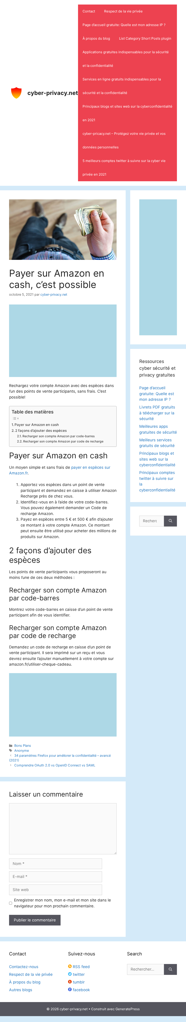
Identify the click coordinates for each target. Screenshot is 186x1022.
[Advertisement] (63, 705)
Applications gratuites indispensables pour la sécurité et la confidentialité (126, 59)
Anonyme (21, 750)
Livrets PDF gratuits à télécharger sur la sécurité (157, 413)
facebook (81, 990)
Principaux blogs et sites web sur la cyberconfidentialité (157, 459)
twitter (78, 974)
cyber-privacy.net (52, 92)
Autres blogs (20, 990)
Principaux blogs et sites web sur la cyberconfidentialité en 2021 (127, 113)
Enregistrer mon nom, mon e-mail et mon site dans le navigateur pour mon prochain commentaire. (62, 903)
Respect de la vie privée (123, 11)
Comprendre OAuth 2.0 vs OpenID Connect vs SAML (54, 765)
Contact (89, 11)
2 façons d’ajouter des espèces (41, 430)
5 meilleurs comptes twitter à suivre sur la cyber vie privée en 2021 (124, 167)
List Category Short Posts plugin (145, 38)
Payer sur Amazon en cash (37, 425)
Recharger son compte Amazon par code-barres (58, 436)
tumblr (78, 982)
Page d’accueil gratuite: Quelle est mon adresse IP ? (124, 25)
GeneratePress (127, 1009)
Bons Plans (22, 745)
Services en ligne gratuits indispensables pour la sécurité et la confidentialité (122, 86)
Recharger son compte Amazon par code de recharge (63, 441)
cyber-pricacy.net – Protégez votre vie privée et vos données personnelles (124, 140)
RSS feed (81, 966)
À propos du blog (96, 38)
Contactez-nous (23, 966)
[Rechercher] (170, 521)
